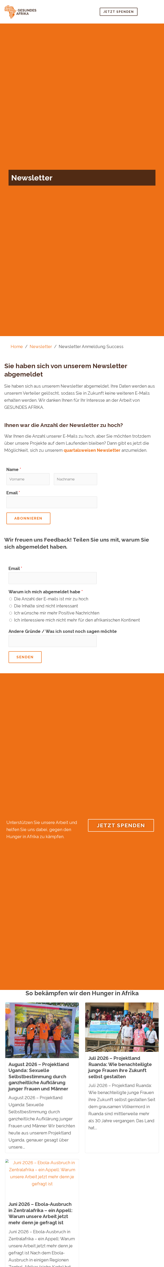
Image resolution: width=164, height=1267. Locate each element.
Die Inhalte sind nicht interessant (46, 605)
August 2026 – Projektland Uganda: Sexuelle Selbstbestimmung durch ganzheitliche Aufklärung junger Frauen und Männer (39, 1076)
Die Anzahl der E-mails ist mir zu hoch (51, 598)
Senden (25, 657)
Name (13, 469)
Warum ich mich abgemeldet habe (46, 591)
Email (13, 492)
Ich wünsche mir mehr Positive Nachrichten (56, 613)
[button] (151, 12)
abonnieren (28, 518)
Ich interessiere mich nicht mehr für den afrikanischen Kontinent (77, 620)
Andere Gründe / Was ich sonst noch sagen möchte (63, 631)
